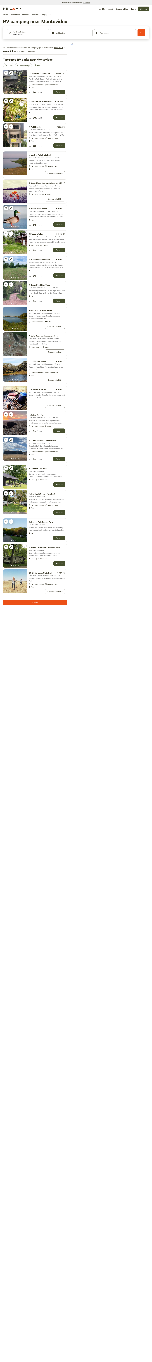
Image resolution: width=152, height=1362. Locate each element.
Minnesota (25, 14)
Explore (5, 14)
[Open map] (110, 119)
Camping (44, 14)
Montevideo (35, 14)
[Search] (141, 32)
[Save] (6, 73)
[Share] (11, 73)
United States (15, 14)
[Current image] (11, 91)
